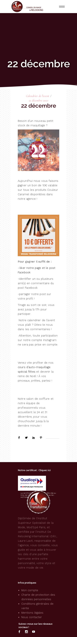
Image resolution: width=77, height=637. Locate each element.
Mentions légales (32, 612)
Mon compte (29, 590)
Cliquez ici (44, 470)
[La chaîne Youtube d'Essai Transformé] (33, 632)
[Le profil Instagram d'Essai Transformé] (26, 632)
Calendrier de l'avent (37, 96)
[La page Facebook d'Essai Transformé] (19, 632)
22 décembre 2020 (38, 100)
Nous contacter (31, 617)
